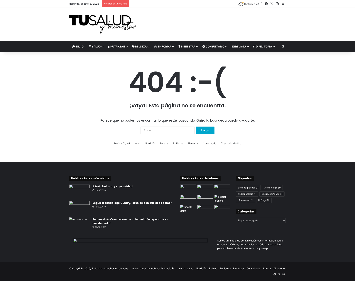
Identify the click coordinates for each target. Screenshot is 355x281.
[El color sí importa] (205, 189)
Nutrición (117, 46)
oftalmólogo (245, 200)
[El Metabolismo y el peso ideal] (79, 191)
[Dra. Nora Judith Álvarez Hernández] (188, 189)
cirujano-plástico (248, 187)
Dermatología (272, 187)
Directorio (263, 46)
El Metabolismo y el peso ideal (112, 186)
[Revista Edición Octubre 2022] (205, 199)
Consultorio (214, 46)
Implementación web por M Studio (151, 268)
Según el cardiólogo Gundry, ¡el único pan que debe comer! (132, 203)
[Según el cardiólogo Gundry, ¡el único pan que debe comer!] (79, 208)
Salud (96, 46)
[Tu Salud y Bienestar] (102, 24)
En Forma (164, 46)
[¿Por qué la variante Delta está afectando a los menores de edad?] (188, 209)
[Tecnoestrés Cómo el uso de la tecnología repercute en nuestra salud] (79, 224)
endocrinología (247, 194)
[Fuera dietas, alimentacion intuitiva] (222, 209)
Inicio (79, 46)
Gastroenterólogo (272, 194)
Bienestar (187, 46)
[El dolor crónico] (222, 199)
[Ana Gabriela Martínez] (188, 199)
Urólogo (264, 200)
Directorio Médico (231, 143)
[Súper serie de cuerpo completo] (205, 209)
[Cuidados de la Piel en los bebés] (222, 189)
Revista (240, 46)
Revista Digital (122, 143)
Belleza (141, 46)
